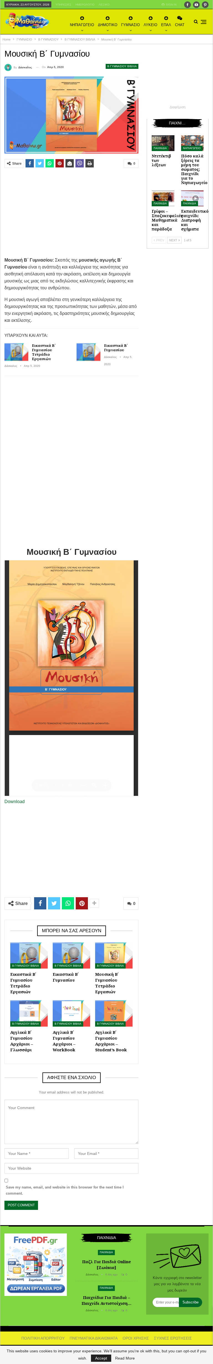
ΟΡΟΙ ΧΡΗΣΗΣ (136, 1338)
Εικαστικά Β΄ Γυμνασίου (116, 347)
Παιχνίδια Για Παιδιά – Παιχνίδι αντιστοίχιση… (106, 1300)
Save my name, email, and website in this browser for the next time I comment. (65, 1190)
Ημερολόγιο (85, 4)
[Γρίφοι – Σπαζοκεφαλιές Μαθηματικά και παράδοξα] (163, 198)
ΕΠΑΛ (166, 25)
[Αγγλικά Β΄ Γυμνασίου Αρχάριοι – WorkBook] (71, 1013)
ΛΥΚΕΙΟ (150, 25)
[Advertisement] (71, 212)
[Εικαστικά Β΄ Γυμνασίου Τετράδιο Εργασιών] (16, 352)
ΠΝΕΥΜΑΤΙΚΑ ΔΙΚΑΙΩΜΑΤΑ (94, 1338)
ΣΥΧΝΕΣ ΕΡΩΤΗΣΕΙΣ (173, 1338)
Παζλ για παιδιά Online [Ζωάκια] (106, 1264)
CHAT (179, 25)
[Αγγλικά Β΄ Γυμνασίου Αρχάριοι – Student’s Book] (114, 1013)
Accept (101, 1358)
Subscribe (190, 1302)
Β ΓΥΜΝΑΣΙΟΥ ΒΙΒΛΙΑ (122, 66)
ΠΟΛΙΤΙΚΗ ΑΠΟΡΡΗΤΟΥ (43, 1338)
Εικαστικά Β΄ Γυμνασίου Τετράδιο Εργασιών (43, 352)
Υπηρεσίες (63, 4)
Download (14, 801)
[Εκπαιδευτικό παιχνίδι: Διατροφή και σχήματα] (192, 198)
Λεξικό (104, 4)
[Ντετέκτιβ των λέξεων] (163, 143)
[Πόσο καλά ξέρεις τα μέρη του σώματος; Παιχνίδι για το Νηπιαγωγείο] (192, 143)
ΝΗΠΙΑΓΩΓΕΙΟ (82, 25)
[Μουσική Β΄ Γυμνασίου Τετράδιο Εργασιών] (114, 955)
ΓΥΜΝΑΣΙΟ (130, 25)
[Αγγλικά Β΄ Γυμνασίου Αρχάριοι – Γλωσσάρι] (29, 1013)
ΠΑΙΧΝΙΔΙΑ (160, 148)
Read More (125, 1358)
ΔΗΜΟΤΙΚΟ (107, 25)
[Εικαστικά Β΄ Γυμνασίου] (88, 352)
